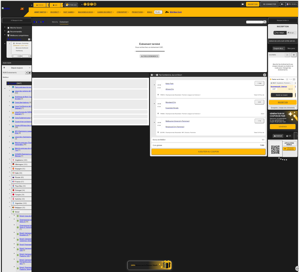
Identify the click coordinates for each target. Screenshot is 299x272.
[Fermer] (296, 150)
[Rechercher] (265, 21)
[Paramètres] (283, 4)
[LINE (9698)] (34, 22)
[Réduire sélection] (26, 72)
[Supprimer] (264, 75)
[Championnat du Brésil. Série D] (43, 22)
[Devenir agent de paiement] (242, 4)
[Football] (38, 22)
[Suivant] (157, 75)
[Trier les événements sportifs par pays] (29, 72)
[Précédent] (29, 39)
